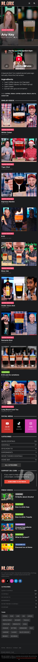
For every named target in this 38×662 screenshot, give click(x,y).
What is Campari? (22, 537)
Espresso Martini (7, 202)
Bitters (13, 628)
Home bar (19, 460)
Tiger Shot (5, 167)
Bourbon (14, 636)
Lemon (30, 616)
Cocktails (5, 372)
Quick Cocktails (7, 30)
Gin (23, 616)
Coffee (7, 93)
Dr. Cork (11, 652)
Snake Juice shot (8, 306)
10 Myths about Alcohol (24, 497)
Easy (31, 628)
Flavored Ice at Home (23, 547)
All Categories (11, 465)
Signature (4, 95)
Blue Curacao (24, 632)
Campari (5, 632)
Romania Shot (6, 340)
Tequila (26, 620)
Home (3, 647)
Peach (29, 93)
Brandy (5, 636)
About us (9, 647)
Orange (5, 628)
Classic (14, 632)
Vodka (5, 616)
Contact (15, 647)
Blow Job (5, 271)
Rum (11, 616)
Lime (17, 616)
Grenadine (23, 628)
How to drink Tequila (23, 517)
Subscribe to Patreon (17, 482)
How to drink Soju (22, 507)
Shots (34, 93)
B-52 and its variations (10, 375)
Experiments (19, 452)
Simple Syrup (7, 620)
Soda (25, 624)
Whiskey (17, 620)
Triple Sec (6, 624)
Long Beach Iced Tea (9, 409)
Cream (13, 93)
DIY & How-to (19, 449)
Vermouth (16, 624)
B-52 (3, 236)
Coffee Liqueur (20, 93)
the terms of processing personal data (26, 657)
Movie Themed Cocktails (19, 456)
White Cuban (6, 132)
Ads (20, 647)
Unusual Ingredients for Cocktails (23, 528)
